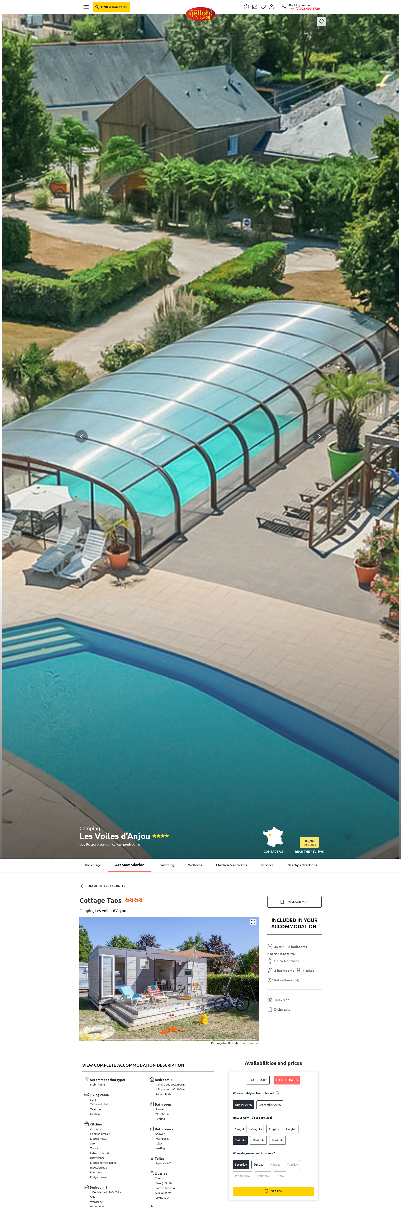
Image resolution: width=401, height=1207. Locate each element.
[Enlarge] (253, 922)
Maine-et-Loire (127, 844)
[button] (200, 427)
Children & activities (231, 865)
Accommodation (130, 865)
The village (92, 865)
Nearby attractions (302, 865)
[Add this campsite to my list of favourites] (321, 21)
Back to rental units (107, 885)
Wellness (195, 865)
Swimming (166, 865)
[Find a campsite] (111, 7)
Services (267, 865)
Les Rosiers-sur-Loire (96, 844)
